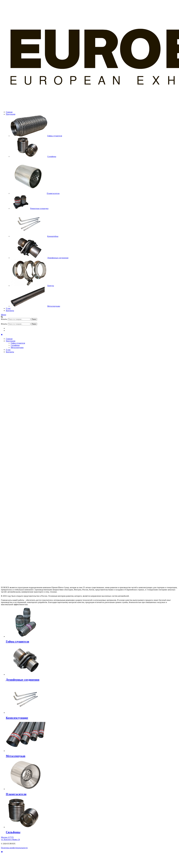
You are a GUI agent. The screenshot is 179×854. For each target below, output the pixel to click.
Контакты (10, 310)
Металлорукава (17, 347)
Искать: (4, 319)
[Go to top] (2, 852)
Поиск (34, 319)
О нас (8, 308)
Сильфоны (15, 345)
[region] (89, 467)
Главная (9, 112)
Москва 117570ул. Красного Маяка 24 (10, 838)
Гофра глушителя (18, 343)
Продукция (10, 114)
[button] (89, 572)
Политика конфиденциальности (14, 848)
